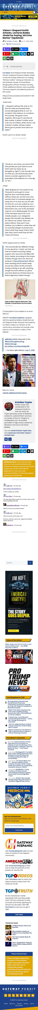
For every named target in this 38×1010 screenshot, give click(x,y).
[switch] (35, 12)
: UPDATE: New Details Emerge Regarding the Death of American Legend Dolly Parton (19, 779)
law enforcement (21, 261)
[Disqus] (19, 505)
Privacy (26, 1004)
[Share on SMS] (4, 58)
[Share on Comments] (32, 54)
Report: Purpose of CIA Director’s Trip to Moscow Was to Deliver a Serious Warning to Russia (19, 731)
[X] (13, 995)
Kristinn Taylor (23, 402)
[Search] (30, 563)
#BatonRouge (11, 344)
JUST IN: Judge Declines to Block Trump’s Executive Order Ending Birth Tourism (19, 725)
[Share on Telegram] (21, 54)
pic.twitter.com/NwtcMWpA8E (17, 346)
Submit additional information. (15, 393)
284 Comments (14, 44)
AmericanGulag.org (16, 866)
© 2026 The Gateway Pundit (19, 1000)
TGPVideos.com (15, 879)
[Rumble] (21, 995)
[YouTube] (32, 995)
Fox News (6, 73)
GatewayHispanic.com (18, 851)
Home (6, 1004)
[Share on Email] (8, 58)
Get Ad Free (19, 1005)
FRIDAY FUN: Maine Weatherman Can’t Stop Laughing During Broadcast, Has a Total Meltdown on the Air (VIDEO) (20, 712)
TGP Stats (19, 915)
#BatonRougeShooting (14, 341)
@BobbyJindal (11, 339)
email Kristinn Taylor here (21, 431)
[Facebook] (17, 995)
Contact (19, 1004)
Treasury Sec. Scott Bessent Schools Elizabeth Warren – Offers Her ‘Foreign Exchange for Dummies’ (20, 719)
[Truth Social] (5, 995)
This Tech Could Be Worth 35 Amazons (21, 937)
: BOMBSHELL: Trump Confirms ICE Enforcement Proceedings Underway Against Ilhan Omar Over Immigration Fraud (19, 773)
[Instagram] (28, 995)
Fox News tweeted (16, 318)
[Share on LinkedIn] (24, 54)
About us (12, 1004)
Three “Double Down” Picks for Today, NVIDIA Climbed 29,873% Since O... (22, 944)
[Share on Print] (11, 58)
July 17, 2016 (30, 350)
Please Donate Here (19, 954)
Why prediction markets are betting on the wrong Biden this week (22, 933)
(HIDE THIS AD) (23, 26)
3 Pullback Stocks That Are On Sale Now (21, 926)
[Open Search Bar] (29, 12)
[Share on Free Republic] (28, 54)
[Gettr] (9, 995)
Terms (32, 1004)
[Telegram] (25, 995)
